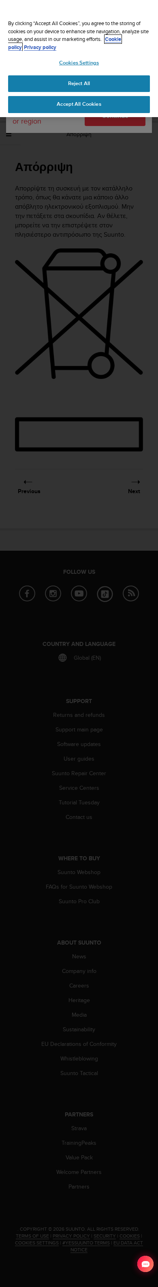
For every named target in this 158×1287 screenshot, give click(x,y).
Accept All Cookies (79, 104)
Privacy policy (40, 47)
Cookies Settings (79, 63)
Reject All (79, 83)
